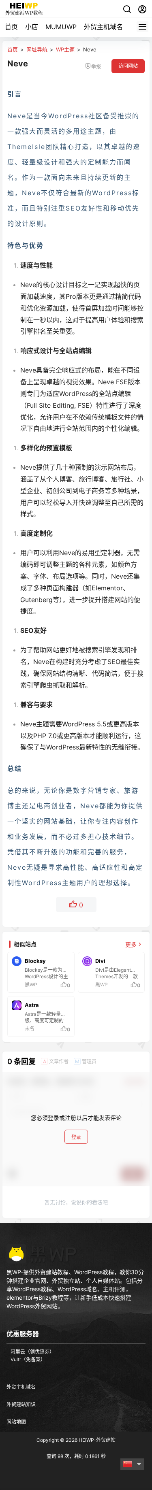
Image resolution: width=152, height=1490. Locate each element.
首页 (11, 27)
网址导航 (36, 49)
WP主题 (65, 49)
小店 (31, 27)
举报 (96, 67)
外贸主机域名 (103, 27)
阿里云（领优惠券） (32, 1352)
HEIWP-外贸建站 (96, 1440)
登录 (76, 1137)
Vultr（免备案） (28, 1359)
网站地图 (16, 1422)
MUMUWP (61, 27)
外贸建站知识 (21, 1404)
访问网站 (128, 66)
